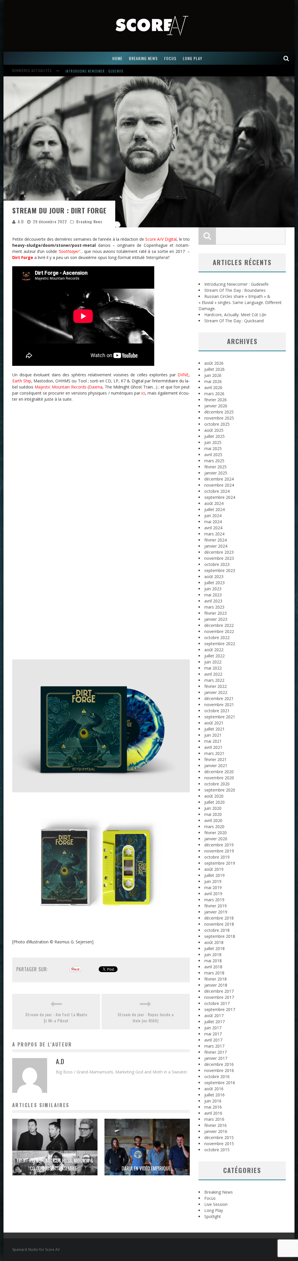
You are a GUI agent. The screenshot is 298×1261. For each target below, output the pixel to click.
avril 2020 (213, 820)
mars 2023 (214, 607)
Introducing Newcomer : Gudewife (236, 284)
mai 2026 (213, 381)
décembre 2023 (219, 552)
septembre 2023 (219, 570)
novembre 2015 (219, 1143)
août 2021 (214, 723)
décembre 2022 (219, 625)
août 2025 (214, 430)
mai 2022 (213, 668)
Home (117, 58)
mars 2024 (214, 534)
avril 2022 (213, 674)
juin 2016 (212, 1101)
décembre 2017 (219, 991)
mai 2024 (213, 521)
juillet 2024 (214, 509)
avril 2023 (213, 601)
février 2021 (215, 759)
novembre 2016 (219, 1070)
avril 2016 (213, 1113)
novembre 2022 (219, 631)
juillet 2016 (214, 1095)
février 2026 (215, 399)
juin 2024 (212, 515)
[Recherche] (286, 58)
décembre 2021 (219, 698)
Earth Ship (21, 381)
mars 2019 (214, 899)
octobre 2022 (217, 637)
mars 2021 (214, 753)
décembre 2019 (219, 845)
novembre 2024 (219, 485)
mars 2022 (214, 680)
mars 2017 (214, 1046)
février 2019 (215, 906)
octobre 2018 (217, 930)
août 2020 (214, 796)
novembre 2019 (219, 851)
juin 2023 (212, 588)
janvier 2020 (215, 838)
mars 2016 (214, 1119)
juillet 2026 (214, 369)
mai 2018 (213, 960)
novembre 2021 (219, 704)
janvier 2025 (215, 473)
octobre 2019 (217, 857)
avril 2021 (213, 747)
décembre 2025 (219, 412)
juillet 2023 (214, 582)
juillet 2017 (214, 1021)
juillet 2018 (214, 948)
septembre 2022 (219, 643)
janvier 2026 (215, 406)
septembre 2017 (219, 1009)
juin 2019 (212, 881)
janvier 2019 (215, 912)
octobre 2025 (217, 424)
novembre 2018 (219, 924)
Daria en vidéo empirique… (147, 1168)
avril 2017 (213, 1040)
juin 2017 (212, 1027)
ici (143, 393)
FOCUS (170, 58)
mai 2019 (213, 887)
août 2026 (214, 363)
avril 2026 (213, 387)
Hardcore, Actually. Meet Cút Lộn (235, 314)
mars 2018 (214, 973)
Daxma (95, 387)
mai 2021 (213, 741)
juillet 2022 (214, 656)
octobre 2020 (217, 784)
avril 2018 (213, 966)
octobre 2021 (217, 710)
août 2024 (214, 503)
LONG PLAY (192, 58)
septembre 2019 (219, 863)
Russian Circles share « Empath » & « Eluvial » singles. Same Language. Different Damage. (240, 302)
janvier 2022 (215, 692)
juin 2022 (212, 662)
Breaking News (89, 221)
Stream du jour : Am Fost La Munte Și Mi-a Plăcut (56, 1017)
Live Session (216, 1204)
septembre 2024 (219, 497)
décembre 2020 (219, 771)
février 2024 (215, 540)
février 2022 (215, 686)
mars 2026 (214, 393)
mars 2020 (214, 826)
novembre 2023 (219, 558)
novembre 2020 (219, 777)
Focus (210, 1198)
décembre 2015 (219, 1137)
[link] (60, 387)
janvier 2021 (215, 765)
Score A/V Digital (161, 239)
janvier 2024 (215, 546)
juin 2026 (212, 375)
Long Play (213, 1210)
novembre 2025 (219, 418)
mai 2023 (213, 595)
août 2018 (214, 942)
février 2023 (215, 613)
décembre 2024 (219, 479)
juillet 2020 (214, 802)
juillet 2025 (214, 436)
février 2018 (215, 979)
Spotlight (212, 1216)
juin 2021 (212, 735)
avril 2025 (213, 454)
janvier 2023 (215, 619)
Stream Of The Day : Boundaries (92, 71)
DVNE (183, 374)
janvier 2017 (215, 1058)
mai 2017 (213, 1034)
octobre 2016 (217, 1076)
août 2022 (214, 649)
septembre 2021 (219, 716)
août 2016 (214, 1088)
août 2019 (214, 869)
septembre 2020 (219, 790)
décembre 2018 (219, 918)
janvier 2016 (215, 1131)
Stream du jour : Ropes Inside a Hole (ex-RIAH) (146, 1017)
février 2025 (215, 466)
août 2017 (214, 1015)
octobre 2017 (217, 1003)
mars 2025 (214, 460)
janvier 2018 (215, 985)
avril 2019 (213, 893)
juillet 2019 (214, 875)
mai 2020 (213, 814)
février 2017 (215, 1052)
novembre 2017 (219, 997)
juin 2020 (212, 808)
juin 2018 (212, 954)
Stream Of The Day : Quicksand (234, 320)
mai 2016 (213, 1107)
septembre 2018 (219, 936)
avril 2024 (213, 527)
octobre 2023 (217, 564)
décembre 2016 (219, 1064)
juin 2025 (212, 442)
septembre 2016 (219, 1082)
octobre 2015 (217, 1149)
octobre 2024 (217, 491)
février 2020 (215, 832)
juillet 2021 (214, 729)
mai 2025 (213, 448)
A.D (21, 221)
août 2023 (214, 576)
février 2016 (215, 1125)
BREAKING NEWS (143, 58)
